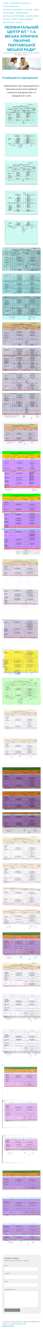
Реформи (14, 19)
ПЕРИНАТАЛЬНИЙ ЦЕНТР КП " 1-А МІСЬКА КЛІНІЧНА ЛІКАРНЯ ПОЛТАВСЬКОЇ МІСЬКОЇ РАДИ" (21, 38)
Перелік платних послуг (11, 6)
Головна (6, 3)
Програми (6, 19)
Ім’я (6, 1265)
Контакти (19, 22)
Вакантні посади (8, 22)
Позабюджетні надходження (13, 9)
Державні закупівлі (32, 16)
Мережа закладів (8, 13)
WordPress (18, 1321)
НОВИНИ (36, 9)
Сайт (6, 1281)
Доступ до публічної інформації (13, 16)
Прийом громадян (22, 13)
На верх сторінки (8, 1326)
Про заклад (28, 9)
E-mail (7, 1273)
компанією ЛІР (21, 1324)
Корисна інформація (26, 19)
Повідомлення (10, 1289)
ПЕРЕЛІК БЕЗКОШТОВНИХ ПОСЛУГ (20, 3)
